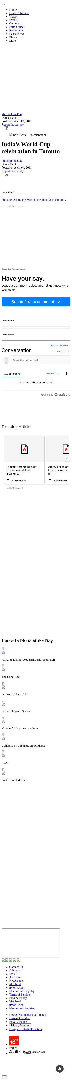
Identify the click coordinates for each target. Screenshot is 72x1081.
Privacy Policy (18, 998)
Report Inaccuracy (13, 124)
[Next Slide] (67, 458)
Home (13, 9)
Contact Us (16, 967)
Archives (14, 977)
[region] (36, 371)
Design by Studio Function (25, 1029)
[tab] (12, 374)
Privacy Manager (20, 1025)
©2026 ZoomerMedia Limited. (28, 1014)
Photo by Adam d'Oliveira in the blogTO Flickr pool (33, 199)
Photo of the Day (12, 114)
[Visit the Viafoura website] (62, 394)
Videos (13, 16)
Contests (14, 23)
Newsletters (16, 980)
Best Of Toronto (19, 13)
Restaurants (16, 30)
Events (13, 20)
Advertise (15, 970)
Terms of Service (19, 994)
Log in (54, 345)
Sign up (64, 345)
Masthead (15, 984)
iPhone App (16, 987)
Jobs (12, 973)
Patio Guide (16, 26)
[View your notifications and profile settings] (66, 373)
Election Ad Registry (22, 991)
